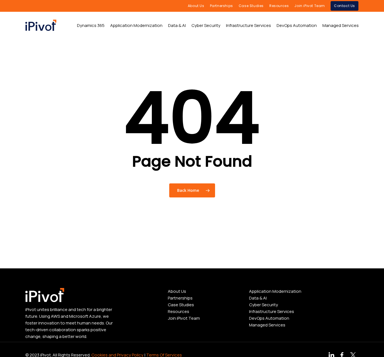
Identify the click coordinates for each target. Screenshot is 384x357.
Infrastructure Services (271, 311)
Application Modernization (275, 291)
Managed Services (267, 325)
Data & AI (258, 298)
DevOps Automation (269, 318)
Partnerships (180, 298)
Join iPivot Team (184, 318)
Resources (178, 311)
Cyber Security (263, 305)
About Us (177, 291)
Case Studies (181, 305)
